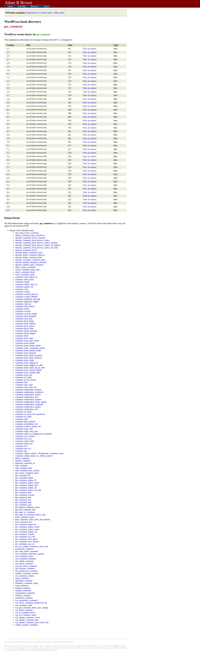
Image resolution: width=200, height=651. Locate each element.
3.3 (8, 81)
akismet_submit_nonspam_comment (30, 262)
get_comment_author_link (26, 485)
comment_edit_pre (23, 304)
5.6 (8, 163)
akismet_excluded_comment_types (30, 260)
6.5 (8, 196)
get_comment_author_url (26, 487)
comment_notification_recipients (29, 404)
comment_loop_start (24, 385)
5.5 (8, 160)
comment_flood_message (26, 331)
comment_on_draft (23, 412)
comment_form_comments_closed (30, 348)
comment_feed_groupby (25, 316)
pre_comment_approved (25, 524)
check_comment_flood (25, 272)
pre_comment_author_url (26, 532)
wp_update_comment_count (27, 617)
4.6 (8, 128)
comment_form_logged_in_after (29, 365)
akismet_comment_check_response (30, 238)
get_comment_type (23, 505)
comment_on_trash (23, 416)
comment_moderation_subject (28, 394)
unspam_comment (23, 590)
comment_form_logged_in (26, 363)
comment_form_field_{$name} (28, 358)
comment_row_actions (25, 436)
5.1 (8, 145)
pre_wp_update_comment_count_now (31, 546)
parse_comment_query (25, 517)
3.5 (8, 88)
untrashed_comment (24, 598)
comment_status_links (24, 441)
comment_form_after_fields (27, 341)
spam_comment (22, 578)
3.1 (8, 74)
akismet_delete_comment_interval (29, 255)
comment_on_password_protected (30, 414)
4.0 (8, 106)
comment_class (21, 289)
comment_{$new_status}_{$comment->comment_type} (39, 453)
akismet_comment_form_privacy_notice (32, 240)
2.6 (8, 56)
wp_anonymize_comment (26, 600)
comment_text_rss (23, 448)
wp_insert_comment (24, 610)
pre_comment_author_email (27, 527)
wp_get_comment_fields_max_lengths (31, 608)
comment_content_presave (26, 294)
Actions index (46, 13)
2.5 (8, 52)
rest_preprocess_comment (26, 571)
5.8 (8, 171)
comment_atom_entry (24, 279)
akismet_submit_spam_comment (29, 265)
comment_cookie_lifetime (26, 296)
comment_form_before (25, 343)
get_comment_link (23, 497)
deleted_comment (22, 461)
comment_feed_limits (24, 321)
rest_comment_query (24, 556)
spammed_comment (23, 581)
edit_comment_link (23, 468)
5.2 (8, 149)
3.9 (8, 102)
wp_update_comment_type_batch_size (32, 622)
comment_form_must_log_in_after (30, 367)
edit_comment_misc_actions (27, 470)
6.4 (8, 192)
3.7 (8, 95)
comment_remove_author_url (28, 426)
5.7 (8, 167)
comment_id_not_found (25, 380)
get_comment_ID (22, 475)
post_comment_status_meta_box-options (32, 519)
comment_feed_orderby (25, 323)
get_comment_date (23, 492)
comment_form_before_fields (28, 345)
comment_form (21, 336)
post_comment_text (23, 522)
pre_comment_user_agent (26, 539)
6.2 (8, 185)
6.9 (8, 210)
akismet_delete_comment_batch (29, 252)
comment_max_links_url (25, 387)
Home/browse (32, 13)
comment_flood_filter (24, 328)
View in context (89, 48)
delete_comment (22, 458)
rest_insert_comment (24, 563)
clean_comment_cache (25, 274)
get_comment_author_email (27, 483)
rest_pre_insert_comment (26, 566)
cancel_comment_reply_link (27, 269)
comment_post (21, 419)
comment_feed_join (23, 318)
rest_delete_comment (24, 561)
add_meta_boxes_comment (27, 233)
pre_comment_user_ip (24, 544)
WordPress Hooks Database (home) (44, 650)
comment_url (21, 451)
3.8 (8, 99)
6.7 (8, 203)
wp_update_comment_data (26, 620)
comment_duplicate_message (27, 299)
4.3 (8, 117)
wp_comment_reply (23, 605)
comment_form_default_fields (28, 350)
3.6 (8, 92)
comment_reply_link (24, 429)
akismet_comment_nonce (26, 250)
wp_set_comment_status (25, 615)
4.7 (8, 131)
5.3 (8, 153)
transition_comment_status (26, 583)
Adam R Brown (18, 2)
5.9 (8, 174)
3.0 (8, 70)
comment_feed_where (24, 326)
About (10, 6)
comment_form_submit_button (28, 370)
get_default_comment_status (27, 507)
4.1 (8, 110)
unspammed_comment (25, 593)
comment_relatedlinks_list (26, 424)
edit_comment (21, 465)
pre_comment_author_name (27, 529)
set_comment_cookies (24, 576)
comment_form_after (24, 338)
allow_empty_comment (25, 267)
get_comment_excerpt (24, 495)
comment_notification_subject (28, 407)
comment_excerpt (22, 311)
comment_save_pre (23, 438)
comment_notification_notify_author (31, 402)
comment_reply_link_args (26, 431)
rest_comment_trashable (25, 559)
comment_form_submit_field (27, 372)
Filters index (59, 13)
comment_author (22, 282)
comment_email (22, 309)
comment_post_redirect (25, 421)
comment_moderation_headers (28, 390)
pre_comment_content (24, 534)
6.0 (8, 178)
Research (34, 6)
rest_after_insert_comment (26, 551)
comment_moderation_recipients (29, 392)
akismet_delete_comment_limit (28, 257)
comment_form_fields (24, 360)
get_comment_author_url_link (28, 490)
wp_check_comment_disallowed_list (31, 603)
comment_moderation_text (26, 397)
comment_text (21, 446)
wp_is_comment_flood (25, 612)
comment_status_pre (24, 443)
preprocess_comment (24, 549)
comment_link (21, 382)
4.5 (8, 124)
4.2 (8, 113)
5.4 (8, 156)
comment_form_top (23, 375)
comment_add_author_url (26, 277)
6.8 (8, 206)
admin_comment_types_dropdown (30, 235)
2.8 (8, 63)
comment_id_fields (23, 377)
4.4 (8, 120)
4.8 (8, 135)
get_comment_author (24, 478)
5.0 (8, 142)
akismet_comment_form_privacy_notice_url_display (37, 245)
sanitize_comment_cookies (26, 573)
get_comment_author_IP (25, 480)
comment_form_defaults (25, 353)
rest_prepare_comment (25, 568)
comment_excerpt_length (26, 314)
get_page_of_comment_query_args (30, 514)
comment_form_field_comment (28, 355)
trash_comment (21, 585)
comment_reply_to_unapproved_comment (33, 434)
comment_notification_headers (28, 399)
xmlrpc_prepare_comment (26, 625)
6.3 (8, 189)
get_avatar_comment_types (27, 473)
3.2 (8, 77)
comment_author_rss (24, 287)
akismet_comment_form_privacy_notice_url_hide (36, 247)
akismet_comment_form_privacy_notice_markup (36, 243)
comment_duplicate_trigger (27, 301)
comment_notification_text (26, 409)
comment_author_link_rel (26, 284)
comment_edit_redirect (25, 306)
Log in (46, 6)
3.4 (8, 84)
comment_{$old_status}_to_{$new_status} (34, 456)
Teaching (22, 6)
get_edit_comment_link (25, 510)
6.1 (8, 181)
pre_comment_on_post (25, 536)
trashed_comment (22, 588)
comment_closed (22, 292)
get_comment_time (23, 502)
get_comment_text (23, 500)
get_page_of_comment (25, 512)
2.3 (8, 48)
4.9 (8, 138)
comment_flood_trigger (25, 333)
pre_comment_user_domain (27, 541)
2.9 (8, 66)
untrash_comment (22, 595)
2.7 (8, 59)
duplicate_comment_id (25, 463)
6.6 (8, 199)
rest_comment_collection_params (29, 554)
